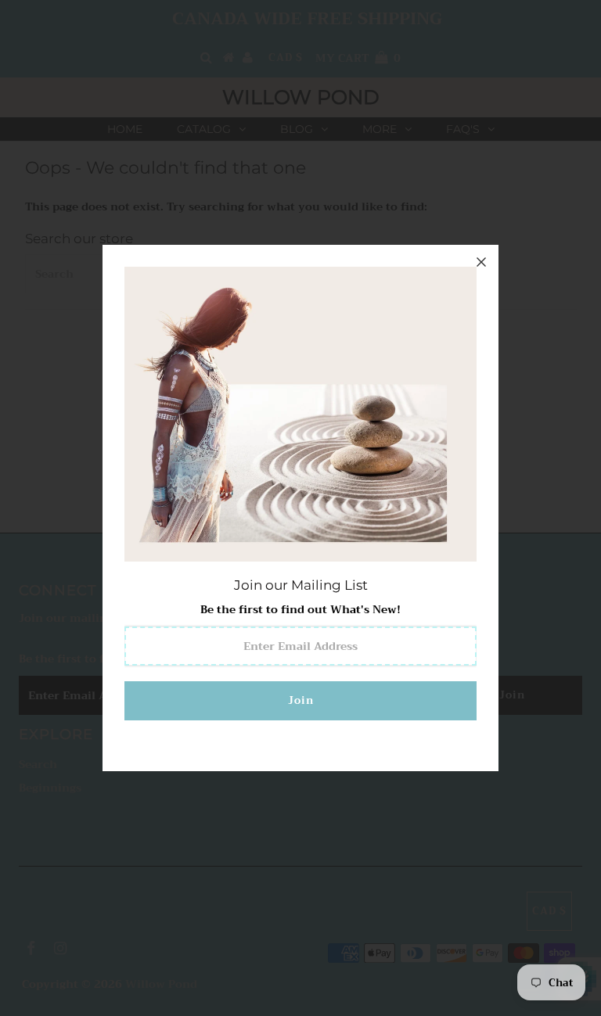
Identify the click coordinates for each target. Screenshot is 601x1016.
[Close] (481, 262)
